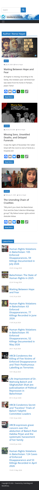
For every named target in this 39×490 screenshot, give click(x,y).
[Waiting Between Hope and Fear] (19, 47)
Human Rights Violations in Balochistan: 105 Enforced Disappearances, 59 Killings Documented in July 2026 (22, 256)
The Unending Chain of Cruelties (16, 201)
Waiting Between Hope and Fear (19, 71)
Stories (7, 126)
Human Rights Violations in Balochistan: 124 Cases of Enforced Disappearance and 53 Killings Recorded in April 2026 (23, 458)
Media (6, 61)
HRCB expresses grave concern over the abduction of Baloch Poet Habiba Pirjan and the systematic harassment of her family (23, 432)
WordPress (5, 486)
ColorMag (26, 483)
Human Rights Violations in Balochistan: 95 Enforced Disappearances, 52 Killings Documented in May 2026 (22, 337)
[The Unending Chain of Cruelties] (19, 178)
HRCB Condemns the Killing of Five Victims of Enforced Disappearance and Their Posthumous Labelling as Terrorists (22, 361)
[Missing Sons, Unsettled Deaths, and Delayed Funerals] (19, 113)
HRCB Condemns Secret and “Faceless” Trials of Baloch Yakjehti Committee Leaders (22, 409)
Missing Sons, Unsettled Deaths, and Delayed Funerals (17, 137)
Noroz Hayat (19, 64)
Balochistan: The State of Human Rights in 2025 (23, 276)
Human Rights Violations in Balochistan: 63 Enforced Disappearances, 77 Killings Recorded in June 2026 (23, 311)
